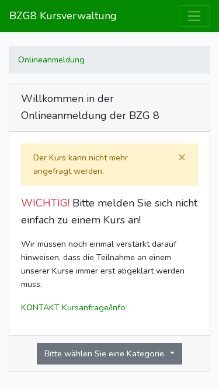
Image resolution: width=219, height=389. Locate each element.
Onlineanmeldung (51, 59)
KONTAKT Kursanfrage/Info (73, 307)
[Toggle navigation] (194, 16)
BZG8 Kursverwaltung (63, 16)
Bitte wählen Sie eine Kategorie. (106, 353)
